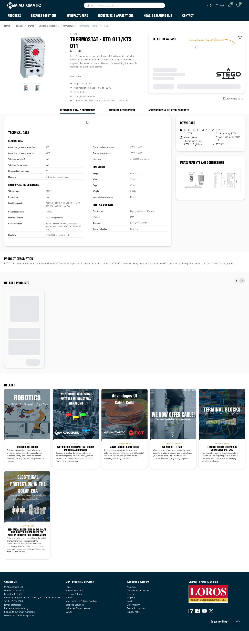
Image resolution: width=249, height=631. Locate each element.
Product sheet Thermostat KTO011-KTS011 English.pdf (194, 141)
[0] (238, 6)
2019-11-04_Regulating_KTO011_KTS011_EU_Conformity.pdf (228, 135)
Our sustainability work (138, 590)
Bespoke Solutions (75, 604)
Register (131, 597)
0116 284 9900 (15, 601)
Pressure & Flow (74, 594)
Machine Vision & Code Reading (81, 601)
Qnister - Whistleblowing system (19, 615)
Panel (68, 587)
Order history (133, 604)
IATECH (69, 611)
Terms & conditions (136, 608)
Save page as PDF (236, 98)
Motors (69, 597)
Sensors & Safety (74, 590)
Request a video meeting (16, 608)
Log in (130, 601)
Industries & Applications (78, 608)
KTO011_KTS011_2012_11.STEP (196, 132)
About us (131, 587)
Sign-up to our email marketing (19, 611)
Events (130, 594)
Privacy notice (134, 611)
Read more (75, 76)
